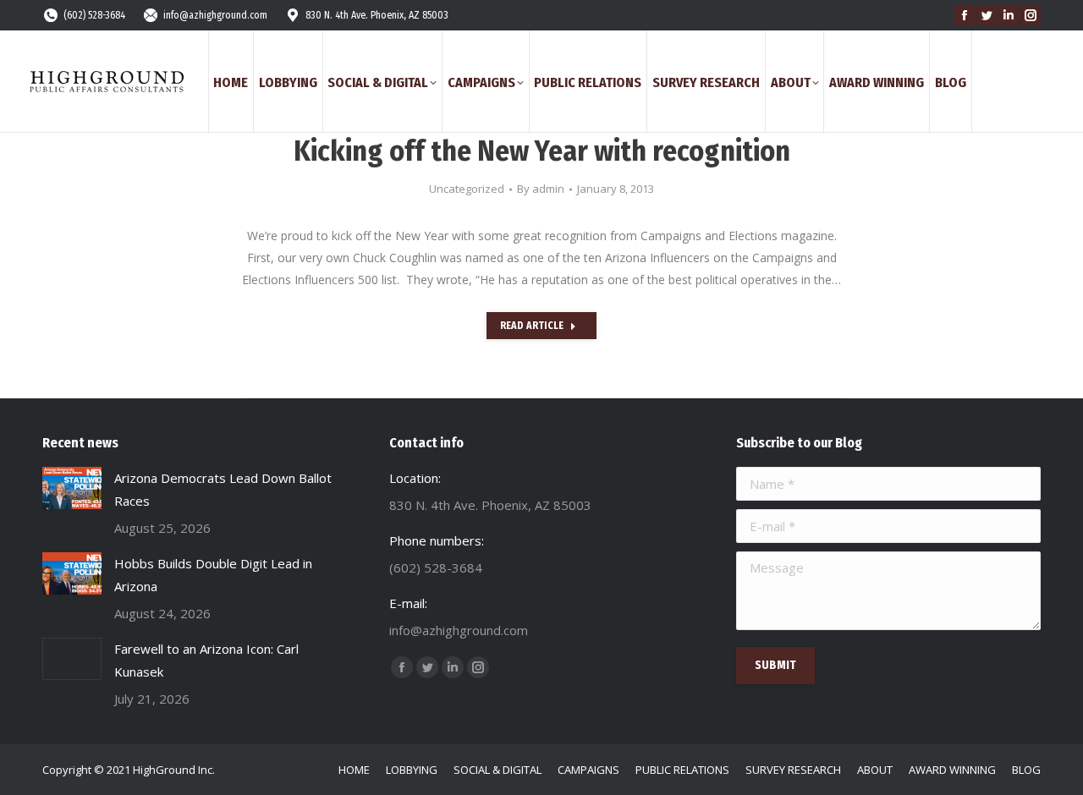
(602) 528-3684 (94, 15)
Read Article (531, 326)
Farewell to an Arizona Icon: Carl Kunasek (206, 660)
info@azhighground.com (215, 15)
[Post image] (72, 488)
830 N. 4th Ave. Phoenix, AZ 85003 (376, 15)
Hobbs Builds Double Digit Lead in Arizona (213, 575)
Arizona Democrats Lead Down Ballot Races (223, 489)
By (540, 188)
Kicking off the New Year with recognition (542, 151)
